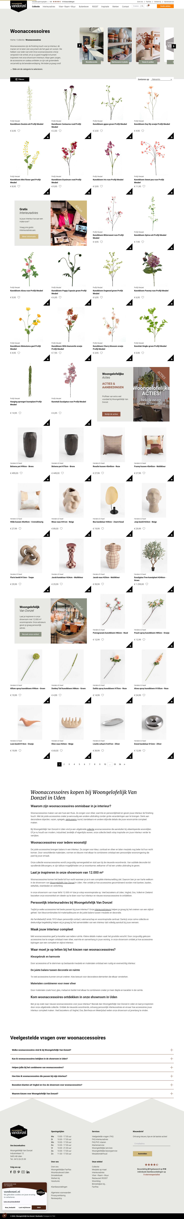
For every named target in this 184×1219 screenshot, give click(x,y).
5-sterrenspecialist (151, 1174)
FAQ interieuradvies (100, 1139)
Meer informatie (29, 236)
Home (12, 40)
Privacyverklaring (58, 1195)
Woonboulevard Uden (60, 1172)
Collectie (20, 40)
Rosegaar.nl (47, 1216)
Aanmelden (142, 1154)
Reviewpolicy (56, 1198)
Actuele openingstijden (39, 2)
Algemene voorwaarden (61, 1192)
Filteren (21, 79)
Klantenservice (169, 2)
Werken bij (157, 2)
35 (115, 764)
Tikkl (53, 1216)
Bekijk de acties (111, 414)
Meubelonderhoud (99, 1154)
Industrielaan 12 (17, 1153)
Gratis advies (165, 6)
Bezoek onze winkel (30, 634)
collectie (90, 829)
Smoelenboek (57, 1175)
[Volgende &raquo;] (124, 764)
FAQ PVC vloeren (99, 1142)
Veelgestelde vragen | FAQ (102, 1136)
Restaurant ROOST (100, 1178)
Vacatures (55, 1181)
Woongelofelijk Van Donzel (62, 882)
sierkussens (71, 819)
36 (120, 764)
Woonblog (96, 1181)
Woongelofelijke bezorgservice (104, 1151)
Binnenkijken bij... (99, 1184)
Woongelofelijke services (102, 1148)
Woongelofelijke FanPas (61, 1169)
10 (105, 764)
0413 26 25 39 (20, 1159)
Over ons (140, 2)
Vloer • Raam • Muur (100, 1175)
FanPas (148, 2)
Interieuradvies (98, 1172)
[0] (147, 6)
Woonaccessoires (33, 40)
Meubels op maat (99, 1169)
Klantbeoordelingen (59, 1187)
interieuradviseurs (103, 909)
